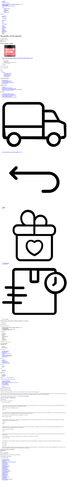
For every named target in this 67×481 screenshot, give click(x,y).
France (6, 462)
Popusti (3, 72)
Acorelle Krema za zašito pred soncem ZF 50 (8, 94)
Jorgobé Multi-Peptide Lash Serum (7, 87)
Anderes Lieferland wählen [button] (4, 457)
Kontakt (5, 11)
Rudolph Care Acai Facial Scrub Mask (7, 90)
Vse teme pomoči (6, 12)
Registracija (4, 360)
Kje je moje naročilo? (7, 8)
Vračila (3, 354)
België (6, 475)
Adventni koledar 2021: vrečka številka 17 (8, 82)
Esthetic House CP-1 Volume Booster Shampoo (9, 88)
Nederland (7, 469)
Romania (7, 479)
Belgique (7, 472)
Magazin (3, 366)
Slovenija (7, 466)
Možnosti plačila (6, 10)
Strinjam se (2, 397)
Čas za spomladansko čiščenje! (6, 81)
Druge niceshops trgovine (6, 387)
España (6, 467)
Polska (6, 473)
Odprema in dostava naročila (6, 353)
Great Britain (9, 470)
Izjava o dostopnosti (5, 383)
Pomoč (3, 7)
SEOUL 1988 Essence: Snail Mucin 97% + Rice (9, 95)
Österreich (7, 459)
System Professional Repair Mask (7, 96)
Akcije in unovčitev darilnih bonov (7, 355)
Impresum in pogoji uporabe (6, 380)
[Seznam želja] (3, 21)
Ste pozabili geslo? (5, 361)
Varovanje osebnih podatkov (6, 381)
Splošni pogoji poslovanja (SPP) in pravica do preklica (10, 382)
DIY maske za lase (5, 83)
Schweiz (7, 463)
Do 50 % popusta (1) (7, 76)
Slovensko (7, 476)
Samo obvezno (7, 397)
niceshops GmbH (6, 379)
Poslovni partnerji (4, 356)
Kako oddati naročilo (5, 351)
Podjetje (3, 386)
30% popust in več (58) (7, 74)
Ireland (6, 478)
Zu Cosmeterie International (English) (5, 456)
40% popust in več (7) (7, 75)
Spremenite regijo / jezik (10, 377)
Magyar (6, 468)
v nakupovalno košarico (5, 2)
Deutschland (8, 460)
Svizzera (7, 464)
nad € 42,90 (12, 4)
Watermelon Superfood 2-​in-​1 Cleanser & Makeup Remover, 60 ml (17, 58)
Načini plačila (4, 352)
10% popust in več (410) (7, 73)
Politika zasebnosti (3, 399)
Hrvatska (7, 474)
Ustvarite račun (4, 20)
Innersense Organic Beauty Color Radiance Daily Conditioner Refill (12, 89)
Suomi (6, 477)
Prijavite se (3, 359)
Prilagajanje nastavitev (12, 397)
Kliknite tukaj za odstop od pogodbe (5, 388)
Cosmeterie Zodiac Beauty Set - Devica (8, 93)
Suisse (6, 465)
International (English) (13, 461)
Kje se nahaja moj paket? (5, 362)
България (7, 471)
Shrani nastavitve (3, 449)
